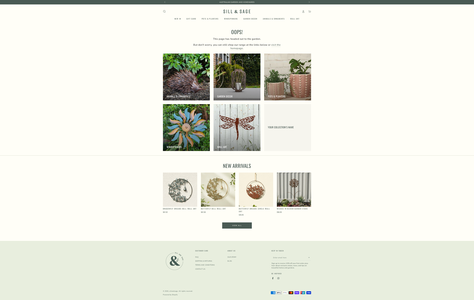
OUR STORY (231, 257)
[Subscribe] (309, 257)
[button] (164, 11)
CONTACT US (200, 269)
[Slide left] (165, 2)
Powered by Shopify (170, 295)
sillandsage (173, 291)
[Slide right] (309, 2)
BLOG (229, 261)
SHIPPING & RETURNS (203, 261)
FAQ (196, 257)
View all (237, 225)
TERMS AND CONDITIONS (205, 265)
